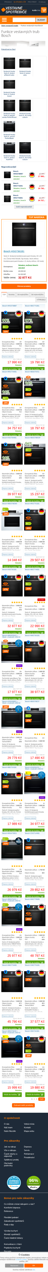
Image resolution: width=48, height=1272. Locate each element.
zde (33, 1270)
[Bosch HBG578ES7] (34, 728)
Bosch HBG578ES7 (32, 701)
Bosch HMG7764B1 (9, 965)
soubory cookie (21, 1259)
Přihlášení (8, 2)
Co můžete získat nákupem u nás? (19, 1204)
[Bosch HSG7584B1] (12, 464)
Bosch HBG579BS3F (32, 438)
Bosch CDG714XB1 (32, 833)
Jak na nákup (10, 1147)
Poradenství (29, 1157)
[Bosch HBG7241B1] (12, 794)
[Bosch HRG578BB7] (7, 178)
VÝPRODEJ (41, 300)
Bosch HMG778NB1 (32, 899)
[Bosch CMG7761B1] (34, 987)
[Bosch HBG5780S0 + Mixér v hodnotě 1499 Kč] (12, 1057)
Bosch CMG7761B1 (32, 965)
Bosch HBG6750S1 (32, 372)
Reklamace (29, 1154)
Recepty (7, 1251)
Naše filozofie (10, 1131)
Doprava (27, 1147)
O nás (6, 1124)
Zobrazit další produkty (23, 1105)
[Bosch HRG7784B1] (7, 202)
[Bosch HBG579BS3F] (34, 464)
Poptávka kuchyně (12, 1248)
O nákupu (42, 2)
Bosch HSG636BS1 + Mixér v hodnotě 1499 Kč (11, 702)
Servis (27, 1150)
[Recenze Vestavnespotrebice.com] (14, 1189)
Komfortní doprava (12, 1207)
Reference (8, 1211)
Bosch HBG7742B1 (32, 306)
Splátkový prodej (11, 1160)
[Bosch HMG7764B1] (12, 991)
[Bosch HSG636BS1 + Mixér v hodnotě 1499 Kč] (12, 728)
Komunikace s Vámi (13, 1244)
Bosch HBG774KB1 (32, 570)
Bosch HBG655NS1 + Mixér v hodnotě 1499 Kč (11, 636)
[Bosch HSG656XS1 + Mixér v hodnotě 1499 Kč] (34, 794)
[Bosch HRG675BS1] (12, 859)
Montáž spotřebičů (12, 1234)
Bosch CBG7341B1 (32, 1031)
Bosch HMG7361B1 (32, 635)
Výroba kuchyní (11, 1231)
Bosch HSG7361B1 (14, 251)
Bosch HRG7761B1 (32, 504)
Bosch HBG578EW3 (9, 504)
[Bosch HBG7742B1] (7, 190)
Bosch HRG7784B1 (9, 372)
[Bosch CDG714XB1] (34, 855)
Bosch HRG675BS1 (9, 833)
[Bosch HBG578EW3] (12, 530)
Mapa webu (29, 1131)
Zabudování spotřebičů (14, 1221)
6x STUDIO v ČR (20, 2)
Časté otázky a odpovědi (10, 1155)
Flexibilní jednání (11, 1217)
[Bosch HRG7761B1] (34, 530)
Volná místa (29, 1124)
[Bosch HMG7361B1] (34, 662)
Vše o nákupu (10, 1150)
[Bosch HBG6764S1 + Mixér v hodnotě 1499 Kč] (12, 926)
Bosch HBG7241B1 (9, 767)
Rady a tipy (9, 1224)
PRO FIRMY (32, 2)
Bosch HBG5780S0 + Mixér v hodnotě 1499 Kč (11, 1032)
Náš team (8, 1127)
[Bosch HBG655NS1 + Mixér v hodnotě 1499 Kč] (12, 662)
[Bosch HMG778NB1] (34, 926)
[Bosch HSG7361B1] (24, 246)
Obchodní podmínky (8, 1164)
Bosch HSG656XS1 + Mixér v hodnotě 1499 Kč (34, 768)
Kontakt (27, 1127)
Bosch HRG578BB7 (9, 306)
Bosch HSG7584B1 (9, 438)
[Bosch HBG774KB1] (34, 596)
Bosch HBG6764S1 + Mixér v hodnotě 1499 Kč (11, 900)
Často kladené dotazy (13, 1238)
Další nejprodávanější (24, 207)
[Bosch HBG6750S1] (34, 398)
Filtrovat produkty (24, 286)
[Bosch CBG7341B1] (34, 1053)
